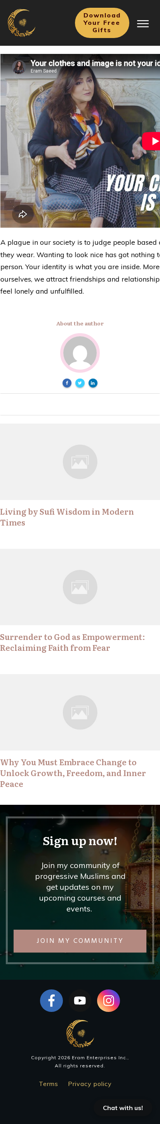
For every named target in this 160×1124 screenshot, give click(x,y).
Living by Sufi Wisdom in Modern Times (67, 516)
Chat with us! (123, 1108)
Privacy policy (90, 1084)
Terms (48, 1084)
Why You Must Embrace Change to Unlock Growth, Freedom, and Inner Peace (73, 772)
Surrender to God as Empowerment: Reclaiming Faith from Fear (72, 642)
